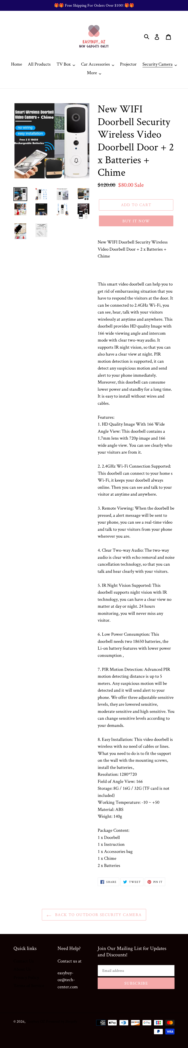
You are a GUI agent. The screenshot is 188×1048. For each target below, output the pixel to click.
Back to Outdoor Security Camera (98, 914)
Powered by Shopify (61, 1021)
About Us (22, 969)
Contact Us (23, 961)
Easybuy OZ (35, 1021)
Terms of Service (28, 985)
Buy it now (136, 221)
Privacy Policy (26, 977)
